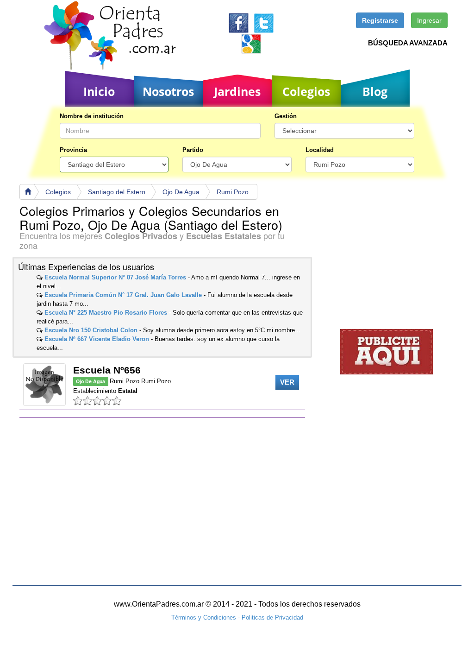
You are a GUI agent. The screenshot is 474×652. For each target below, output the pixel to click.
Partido (192, 149)
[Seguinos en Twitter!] (263, 22)
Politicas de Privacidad (272, 617)
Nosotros (168, 91)
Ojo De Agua (181, 192)
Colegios (306, 91)
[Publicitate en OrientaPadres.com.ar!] (386, 351)
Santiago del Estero (116, 192)
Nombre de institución (92, 116)
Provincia (73, 149)
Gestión (285, 116)
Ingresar (429, 20)
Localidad (320, 149)
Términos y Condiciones (203, 617)
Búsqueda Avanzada (408, 43)
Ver (287, 382)
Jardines (237, 91)
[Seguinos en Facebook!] (238, 22)
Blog (374, 91)
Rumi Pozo (233, 192)
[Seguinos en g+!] (251, 43)
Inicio (99, 91)
